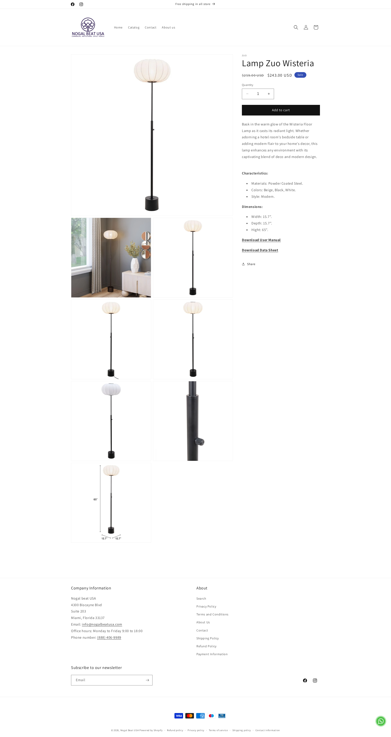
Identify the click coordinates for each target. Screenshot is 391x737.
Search (201, 598)
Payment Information (212, 654)
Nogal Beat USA (130, 730)
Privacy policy (196, 730)
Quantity (247, 85)
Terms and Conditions (212, 614)
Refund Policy (206, 646)
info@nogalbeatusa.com (102, 624)
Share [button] (251, 264)
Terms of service (218, 730)
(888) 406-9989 (109, 637)
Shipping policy (241, 730)
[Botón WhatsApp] (380, 725)
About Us (203, 622)
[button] (296, 27)
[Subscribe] (147, 680)
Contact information (267, 730)
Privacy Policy (206, 606)
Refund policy (175, 730)
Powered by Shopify (151, 730)
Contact (202, 630)
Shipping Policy (207, 638)
